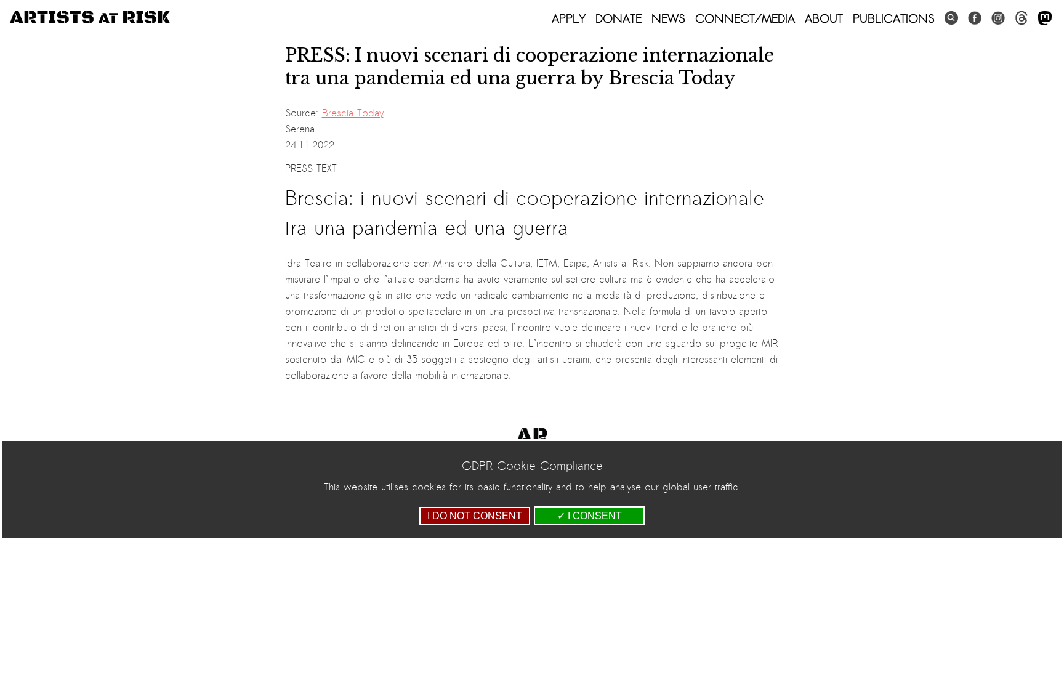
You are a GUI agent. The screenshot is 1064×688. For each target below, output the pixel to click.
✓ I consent (589, 516)
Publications (894, 18)
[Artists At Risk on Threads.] (1021, 18)
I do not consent (474, 516)
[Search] (951, 18)
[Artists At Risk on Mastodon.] (1045, 18)
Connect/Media (745, 18)
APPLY (569, 18)
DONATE (618, 18)
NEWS (668, 18)
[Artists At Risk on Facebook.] (974, 18)
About (824, 18)
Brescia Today (353, 113)
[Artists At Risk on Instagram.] (998, 18)
